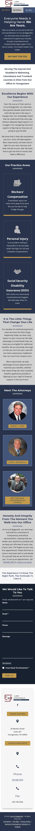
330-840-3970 (8, 562)
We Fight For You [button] (17, 56)
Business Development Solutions (16, 824)
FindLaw (17, 827)
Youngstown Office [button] (17, 743)
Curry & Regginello (16, 816)
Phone (5, 625)
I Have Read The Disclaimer (17, 668)
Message (6, 636)
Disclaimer (6, 663)
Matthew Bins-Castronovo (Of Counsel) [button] (17, 500)
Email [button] (19, 10)
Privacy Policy (25, 821)
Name (4, 602)
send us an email (24, 562)
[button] (5, 9)
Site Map (16, 821)
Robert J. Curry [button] (17, 426)
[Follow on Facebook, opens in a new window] (17, 705)
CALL (30, 10)
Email (5, 614)
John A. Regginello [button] (17, 462)
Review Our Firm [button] (17, 714)
